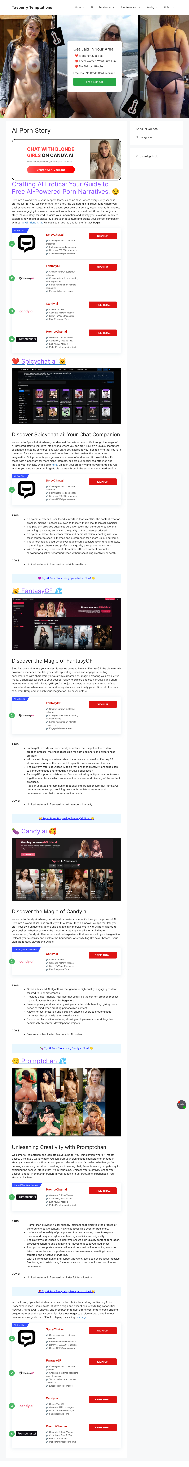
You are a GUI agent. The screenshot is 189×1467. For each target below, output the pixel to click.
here (54, 464)
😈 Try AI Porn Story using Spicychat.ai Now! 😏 (66, 578)
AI (92, 7)
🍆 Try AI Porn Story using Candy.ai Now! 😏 (66, 1048)
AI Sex (167, 7)
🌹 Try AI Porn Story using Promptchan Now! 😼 (66, 1291)
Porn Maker (105, 7)
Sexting (150, 7)
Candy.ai (52, 303)
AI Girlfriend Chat (32, 222)
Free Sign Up (94, 82)
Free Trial (102, 304)
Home (78, 7)
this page (81, 1317)
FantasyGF (53, 266)
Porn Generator (128, 7)
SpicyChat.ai (55, 234)
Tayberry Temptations (32, 7)
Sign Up (102, 236)
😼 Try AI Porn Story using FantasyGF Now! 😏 (66, 818)
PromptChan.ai (56, 331)
